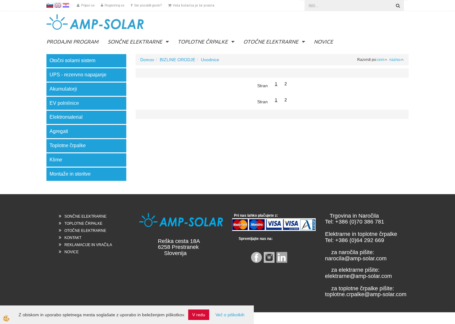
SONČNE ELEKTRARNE (135, 42)
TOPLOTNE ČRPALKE (203, 42)
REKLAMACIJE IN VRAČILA (88, 245)
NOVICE (323, 42)
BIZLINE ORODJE (177, 59)
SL (49, 5)
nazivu (395, 60)
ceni (380, 60)
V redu (198, 314)
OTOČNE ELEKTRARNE (270, 42)
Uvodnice (210, 59)
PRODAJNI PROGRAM (72, 42)
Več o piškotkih (230, 314)
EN (57, 5)
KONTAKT (72, 238)
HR (66, 5)
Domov (147, 59)
